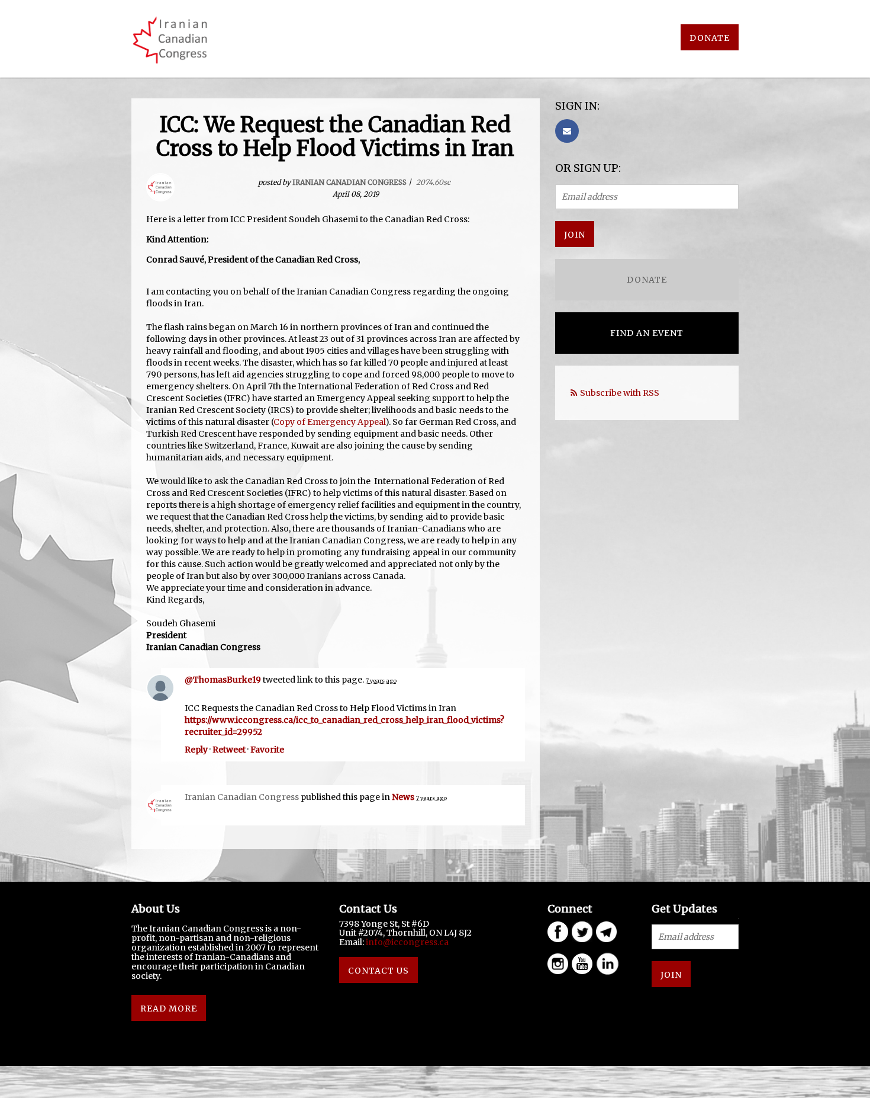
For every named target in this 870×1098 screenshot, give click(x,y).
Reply (196, 749)
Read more (168, 1008)
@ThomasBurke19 (223, 679)
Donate (709, 38)
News (403, 797)
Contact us (378, 970)
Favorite (267, 749)
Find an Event (647, 333)
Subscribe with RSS (619, 393)
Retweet (229, 749)
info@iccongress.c (405, 942)
